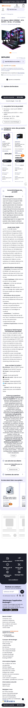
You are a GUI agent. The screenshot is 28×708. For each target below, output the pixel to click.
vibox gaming (20, 73)
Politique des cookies (8, 672)
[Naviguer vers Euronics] (13, 701)
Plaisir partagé (6, 643)
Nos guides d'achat (7, 626)
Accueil (3, 14)
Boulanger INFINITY (7, 658)
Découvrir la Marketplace (9, 697)
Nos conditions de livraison (9, 624)
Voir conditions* (13, 580)
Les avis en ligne (6, 676)
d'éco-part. (23, 58)
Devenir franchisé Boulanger (10, 693)
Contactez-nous (7, 618)
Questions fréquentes (8, 620)
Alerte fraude (6, 686)
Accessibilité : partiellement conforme (12, 679)
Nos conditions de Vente (9, 663)
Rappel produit (6, 684)
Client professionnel (7, 656)
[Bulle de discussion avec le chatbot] (22, 699)
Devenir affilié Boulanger (9, 695)
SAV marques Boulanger (8, 651)
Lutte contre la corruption (9, 677)
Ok (22, 591)
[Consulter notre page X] (20, 596)
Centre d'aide (6, 627)
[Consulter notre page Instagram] (23, 596)
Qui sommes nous (7, 642)
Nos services (5, 647)
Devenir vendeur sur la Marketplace (12, 698)
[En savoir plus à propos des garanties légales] (20, 101)
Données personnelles (8, 669)
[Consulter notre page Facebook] (17, 596)
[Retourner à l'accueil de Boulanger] (6, 5)
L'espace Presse (6, 645)
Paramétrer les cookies (8, 670)
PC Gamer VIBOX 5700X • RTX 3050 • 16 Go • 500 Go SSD (10, 499)
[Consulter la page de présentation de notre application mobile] (6, 610)
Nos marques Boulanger (8, 649)
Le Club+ (13, 65)
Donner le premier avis (14, 24)
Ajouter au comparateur (14, 79)
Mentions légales (7, 667)
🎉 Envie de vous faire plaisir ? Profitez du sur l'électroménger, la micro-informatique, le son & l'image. (13, 2)
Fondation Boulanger (8, 654)
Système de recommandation (10, 674)
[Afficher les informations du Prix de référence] (22, 153)
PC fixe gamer (10, 14)
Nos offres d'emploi (7, 691)
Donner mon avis (13, 469)
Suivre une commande (8, 622)
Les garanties (6, 665)
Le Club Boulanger (7, 652)
